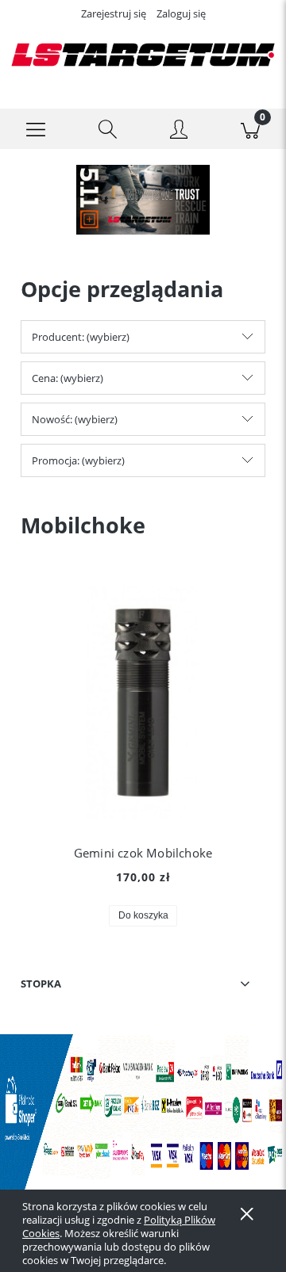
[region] (143, 200)
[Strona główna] (143, 55)
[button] (36, 129)
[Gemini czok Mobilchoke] (143, 702)
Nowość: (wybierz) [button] (75, 419)
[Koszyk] (250, 129)
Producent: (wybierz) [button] (80, 337)
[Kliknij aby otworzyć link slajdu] (143, 200)
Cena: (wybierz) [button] (67, 378)
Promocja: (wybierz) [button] (78, 460)
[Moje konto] (178, 131)
